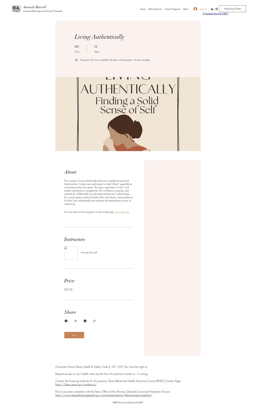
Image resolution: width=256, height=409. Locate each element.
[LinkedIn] (212, 9)
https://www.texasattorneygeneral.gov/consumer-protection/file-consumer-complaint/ (103, 395)
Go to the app (122, 212)
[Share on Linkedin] (85, 321)
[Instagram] (216, 9)
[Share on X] (75, 321)
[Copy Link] (94, 321)
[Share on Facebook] (66, 321)
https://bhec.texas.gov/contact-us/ (75, 384)
